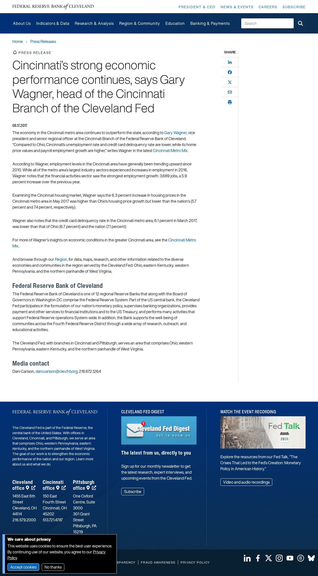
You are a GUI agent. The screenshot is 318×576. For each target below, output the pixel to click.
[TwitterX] (229, 82)
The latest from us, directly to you (156, 452)
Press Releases (43, 41)
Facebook (258, 558)
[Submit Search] (300, 23)
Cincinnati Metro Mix (170, 151)
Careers (268, 6)
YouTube (290, 558)
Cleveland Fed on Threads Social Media (300, 558)
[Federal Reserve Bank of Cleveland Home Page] (53, 6)
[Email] (229, 92)
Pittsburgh (83, 485)
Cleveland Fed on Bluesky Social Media (311, 558)
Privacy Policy (195, 562)
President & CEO (197, 6)
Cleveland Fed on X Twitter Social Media (268, 558)
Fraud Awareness (158, 562)
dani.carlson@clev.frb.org (57, 371)
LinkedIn (247, 558)
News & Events (237, 6)
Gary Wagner (175, 133)
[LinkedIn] (229, 62)
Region (61, 259)
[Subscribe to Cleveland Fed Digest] (158, 432)
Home (17, 41)
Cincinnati (53, 485)
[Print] (229, 102)
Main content (24, 2)
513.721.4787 (53, 520)
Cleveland (22, 485)
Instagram (279, 558)
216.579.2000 (24, 520)
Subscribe (294, 6)
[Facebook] (229, 72)
